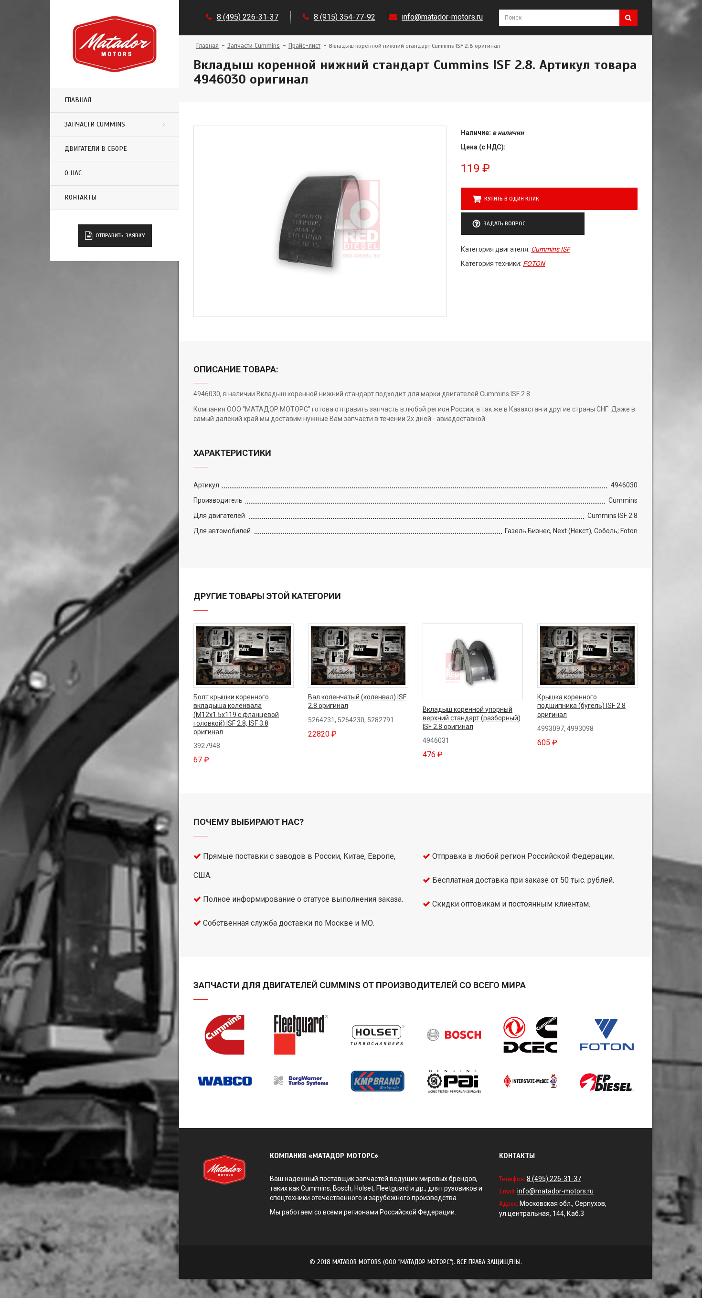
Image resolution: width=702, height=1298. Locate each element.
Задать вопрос (504, 223)
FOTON (534, 263)
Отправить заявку (120, 235)
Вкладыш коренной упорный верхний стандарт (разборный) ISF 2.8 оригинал (472, 718)
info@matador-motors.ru (442, 16)
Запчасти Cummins (94, 124)
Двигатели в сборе (95, 149)
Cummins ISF (550, 249)
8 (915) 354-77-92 (344, 16)
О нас (73, 173)
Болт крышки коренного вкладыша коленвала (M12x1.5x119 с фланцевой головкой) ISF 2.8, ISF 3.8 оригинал (236, 714)
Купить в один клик (511, 198)
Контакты (80, 197)
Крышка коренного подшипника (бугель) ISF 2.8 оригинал (581, 705)
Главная (77, 100)
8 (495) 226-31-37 (247, 16)
